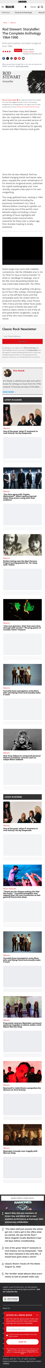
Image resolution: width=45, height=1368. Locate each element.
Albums (13, 23)
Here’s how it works (22, 66)
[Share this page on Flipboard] (19, 58)
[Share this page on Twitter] (7, 58)
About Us (6, 1308)
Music (5, 23)
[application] (22, 248)
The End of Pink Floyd (23, 12)
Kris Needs (29, 49)
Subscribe (33, 7)
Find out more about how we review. (28, 107)
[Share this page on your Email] (23, 58)
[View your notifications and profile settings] (25, 7)
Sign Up (22, 1342)
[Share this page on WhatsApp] (11, 58)
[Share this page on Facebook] (3, 58)
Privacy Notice (33, 350)
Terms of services (30, 348)
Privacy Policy (31, 1350)
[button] (2, 6)
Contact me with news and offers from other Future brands (23, 1335)
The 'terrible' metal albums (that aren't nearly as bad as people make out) (23, 1275)
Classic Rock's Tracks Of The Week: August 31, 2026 (22, 1265)
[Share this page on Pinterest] (15, 58)
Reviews (18, 50)
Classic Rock (28, 52)
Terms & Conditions (20, 1352)
